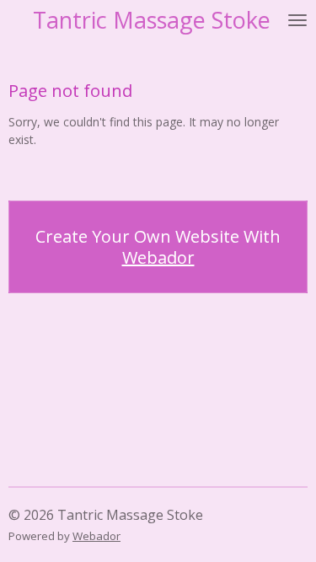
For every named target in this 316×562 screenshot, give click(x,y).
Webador (158, 257)
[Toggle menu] (297, 20)
